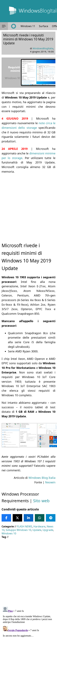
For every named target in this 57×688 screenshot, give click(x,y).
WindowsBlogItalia (43, 48)
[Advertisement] (28, 205)
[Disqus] (28, 645)
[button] (4, 26)
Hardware (39, 526)
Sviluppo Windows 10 (18, 530)
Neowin (50, 482)
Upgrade (48, 530)
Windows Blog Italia (41, 478)
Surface (43, 26)
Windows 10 (9, 533)
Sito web (41, 500)
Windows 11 (28, 26)
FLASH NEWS (24, 526)
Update (36, 530)
